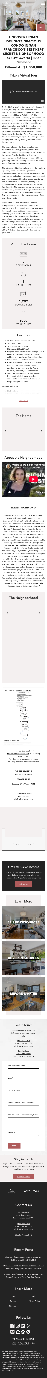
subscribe (23, 884)
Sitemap (12, 1306)
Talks (34, 1296)
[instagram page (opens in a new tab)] (18, 1326)
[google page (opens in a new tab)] (28, 1332)
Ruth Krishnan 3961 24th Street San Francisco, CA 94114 (23, 1054)
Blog (13, 1296)
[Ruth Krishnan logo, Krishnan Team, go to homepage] (6, 3)
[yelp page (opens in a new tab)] (28, 1326)
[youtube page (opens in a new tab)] (12, 1332)
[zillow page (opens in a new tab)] (18, 1332)
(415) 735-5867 (23, 1041)
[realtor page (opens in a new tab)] (23, 1332)
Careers (13, 1301)
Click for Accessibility (23, 1235)
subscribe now (23, 1176)
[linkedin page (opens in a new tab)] (23, 1326)
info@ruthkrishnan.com (23, 799)
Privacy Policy (34, 1301)
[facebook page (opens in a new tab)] (12, 1326)
